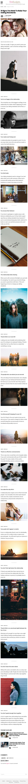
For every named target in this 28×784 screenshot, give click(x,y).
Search (26, 774)
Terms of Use (15, 781)
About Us (11, 782)
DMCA (3, 781)
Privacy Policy (23, 781)
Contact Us (16, 782)
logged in (8, 763)
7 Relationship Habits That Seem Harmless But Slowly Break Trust (17, 744)
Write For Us (8, 781)
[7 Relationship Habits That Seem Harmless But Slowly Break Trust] (4, 744)
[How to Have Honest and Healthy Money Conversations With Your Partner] (4, 735)
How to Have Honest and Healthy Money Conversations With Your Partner (18, 734)
